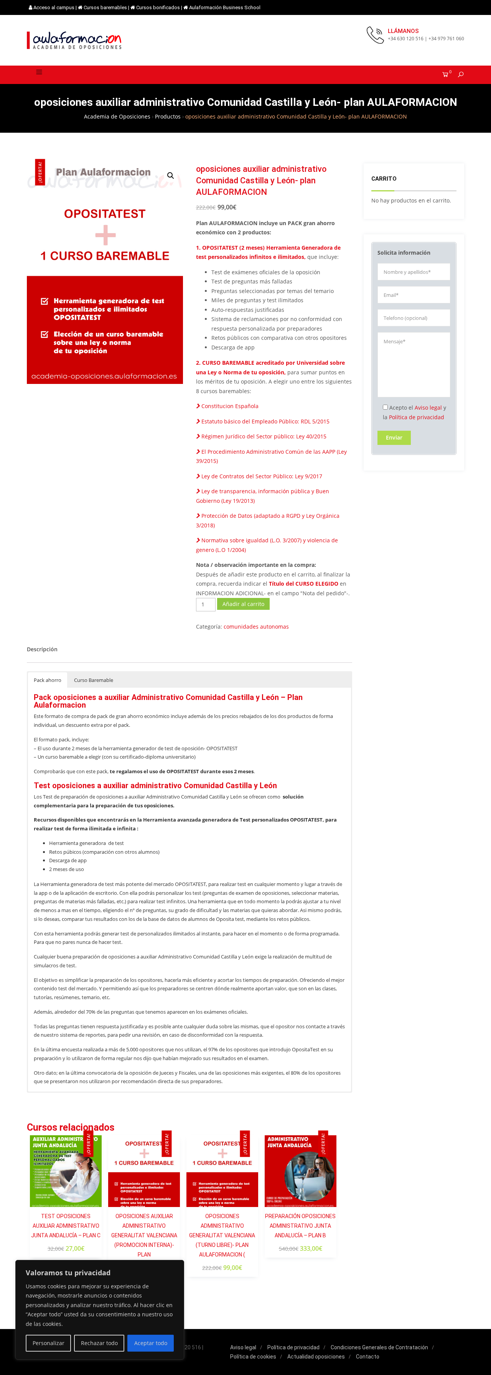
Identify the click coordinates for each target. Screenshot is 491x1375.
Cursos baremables (105, 7)
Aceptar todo (150, 1343)
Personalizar (48, 1343)
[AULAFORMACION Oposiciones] (75, 40)
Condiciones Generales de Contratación (379, 1347)
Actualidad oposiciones (316, 1357)
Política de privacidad (416, 417)
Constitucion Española (229, 406)
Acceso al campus (53, 7)
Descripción (42, 649)
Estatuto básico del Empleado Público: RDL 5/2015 (265, 421)
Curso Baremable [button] (93, 680)
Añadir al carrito (243, 604)
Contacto (367, 1357)
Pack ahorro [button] (47, 680)
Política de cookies (253, 1357)
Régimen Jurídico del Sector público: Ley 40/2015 (263, 436)
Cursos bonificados (158, 7)
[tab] (42, 649)
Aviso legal (428, 407)
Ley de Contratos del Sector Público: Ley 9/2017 (261, 476)
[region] (99, 1310)
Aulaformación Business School (224, 7)
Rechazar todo (99, 1343)
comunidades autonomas (256, 626)
